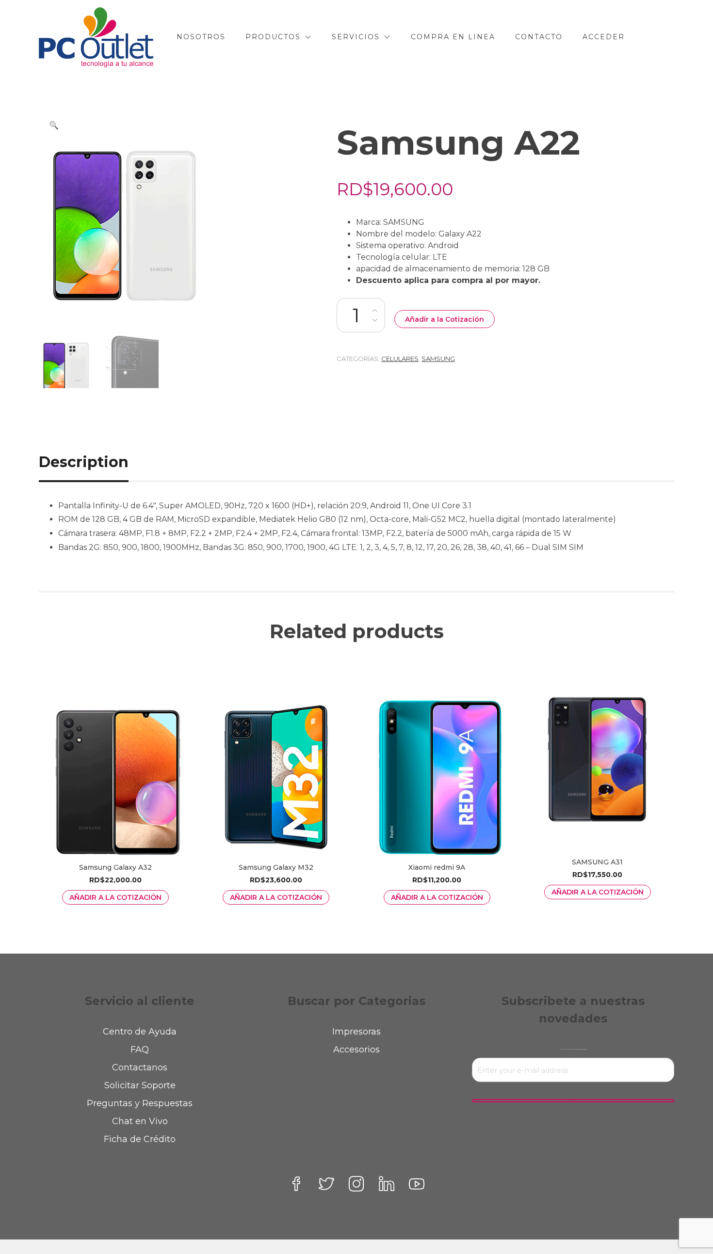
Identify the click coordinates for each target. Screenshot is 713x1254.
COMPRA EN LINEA (453, 36)
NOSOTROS (201, 36)
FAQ (139, 1049)
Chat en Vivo (140, 1121)
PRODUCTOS (273, 36)
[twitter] (326, 1183)
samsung (438, 358)
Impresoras (356, 1031)
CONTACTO (539, 36)
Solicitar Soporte (140, 1085)
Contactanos (139, 1067)
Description (84, 462)
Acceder (604, 36)
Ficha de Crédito (140, 1139)
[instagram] (356, 1183)
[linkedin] (386, 1183)
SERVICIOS (356, 36)
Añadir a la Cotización (444, 319)
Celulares (400, 358)
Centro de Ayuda (140, 1031)
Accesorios (356, 1049)
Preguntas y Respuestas (140, 1103)
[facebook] (296, 1183)
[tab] (94, 462)
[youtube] (416, 1183)
